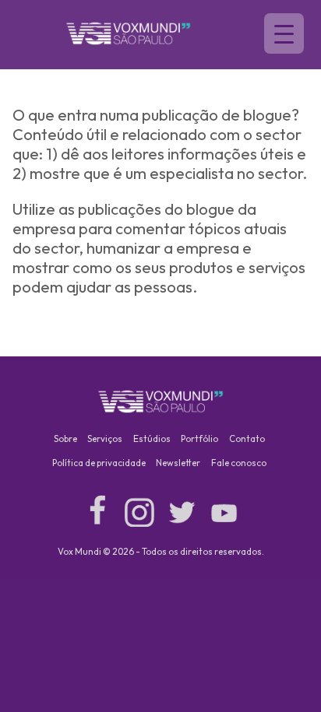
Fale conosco (238, 462)
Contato (247, 438)
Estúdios (152, 438)
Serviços (104, 438)
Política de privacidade (99, 462)
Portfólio (199, 438)
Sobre (65, 438)
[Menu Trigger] (284, 33)
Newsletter (178, 462)
